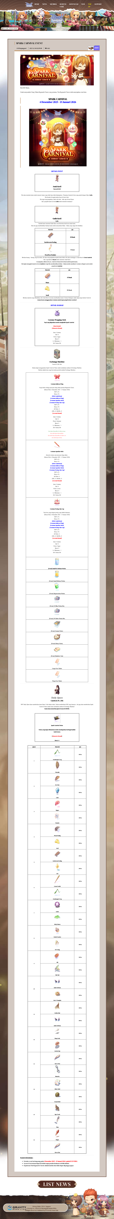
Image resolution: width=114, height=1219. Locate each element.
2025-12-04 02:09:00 (35, 48)
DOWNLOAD (73, 4)
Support (48, 1206)
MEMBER (53, 4)
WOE (83, 4)
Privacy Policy (37, 1206)
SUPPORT (98, 4)
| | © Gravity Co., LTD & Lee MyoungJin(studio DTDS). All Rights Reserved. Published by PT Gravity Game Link (41, 1208)
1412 (48, 48)
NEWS (44, 4)
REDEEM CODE (63, 5)
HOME (37, 4)
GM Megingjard (21, 48)
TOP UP (89, 5)
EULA (43, 1206)
